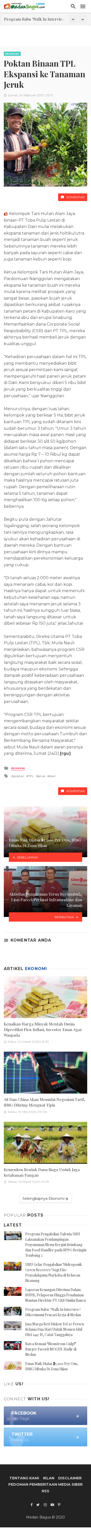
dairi (52, 776)
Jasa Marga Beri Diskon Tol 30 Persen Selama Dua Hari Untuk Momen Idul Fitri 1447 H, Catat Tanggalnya (54, 1329)
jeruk (41, 776)
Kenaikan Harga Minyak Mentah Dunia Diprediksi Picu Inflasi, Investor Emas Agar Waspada (43, 1029)
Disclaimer (70, 1478)
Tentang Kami (24, 1478)
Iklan (48, 1478)
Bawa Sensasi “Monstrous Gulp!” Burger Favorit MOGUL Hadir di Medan (50, 1349)
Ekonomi (12, 53)
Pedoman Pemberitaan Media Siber (45, 1484)
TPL (31, 776)
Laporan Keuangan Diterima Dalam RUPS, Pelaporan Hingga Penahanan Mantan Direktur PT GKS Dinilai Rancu (55, 1295)
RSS (45, 1491)
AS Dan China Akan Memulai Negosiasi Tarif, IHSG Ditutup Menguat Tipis (44, 1102)
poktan (18, 776)
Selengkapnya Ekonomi (43, 1198)
